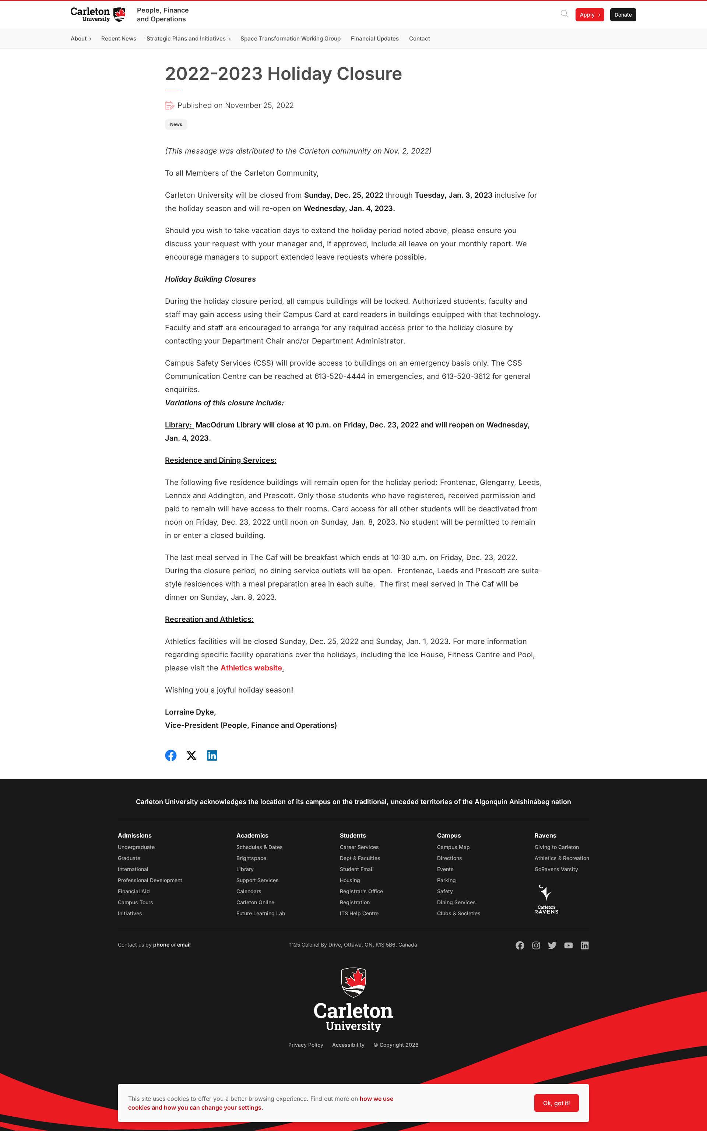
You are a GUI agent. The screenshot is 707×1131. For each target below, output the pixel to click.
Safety (445, 891)
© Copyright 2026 (396, 1045)
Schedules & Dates (259, 847)
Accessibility (348, 1045)
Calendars (248, 891)
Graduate (129, 858)
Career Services (359, 847)
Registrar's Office (361, 891)
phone (162, 944)
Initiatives (130, 913)
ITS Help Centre (359, 913)
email (184, 944)
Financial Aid (134, 891)
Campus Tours (135, 902)
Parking (446, 880)
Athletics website (251, 667)
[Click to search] (564, 14)
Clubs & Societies (459, 913)
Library (245, 869)
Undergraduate (136, 847)
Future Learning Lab (260, 913)
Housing (350, 880)
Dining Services (456, 902)
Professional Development (150, 880)
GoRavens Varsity (556, 869)
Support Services (257, 880)
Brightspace (251, 858)
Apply (587, 14)
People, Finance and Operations (163, 14)
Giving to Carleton (557, 847)
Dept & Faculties (360, 858)
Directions (449, 858)
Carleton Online (255, 902)
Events (445, 869)
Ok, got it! (556, 1103)
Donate (623, 14)
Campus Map (453, 847)
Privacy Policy (305, 1045)
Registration (355, 902)
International (133, 869)
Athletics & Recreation (562, 858)
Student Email (357, 869)
